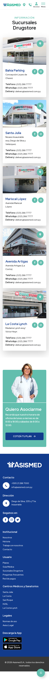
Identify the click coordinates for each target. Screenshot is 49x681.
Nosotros (7, 537)
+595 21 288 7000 (20, 483)
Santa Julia (8, 592)
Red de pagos (9, 578)
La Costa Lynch (10, 608)
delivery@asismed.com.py (23, 91)
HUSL (5, 604)
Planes (6, 563)
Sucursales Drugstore (13, 570)
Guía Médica (8, 566)
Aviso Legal (8, 625)
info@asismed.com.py (22, 487)
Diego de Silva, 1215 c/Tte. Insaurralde (24, 503)
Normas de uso (10, 621)
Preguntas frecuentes (13, 574)
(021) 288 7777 (18, 84)
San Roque (8, 600)
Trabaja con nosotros (13, 545)
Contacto (7, 549)
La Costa (7, 596)
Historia (6, 541)
